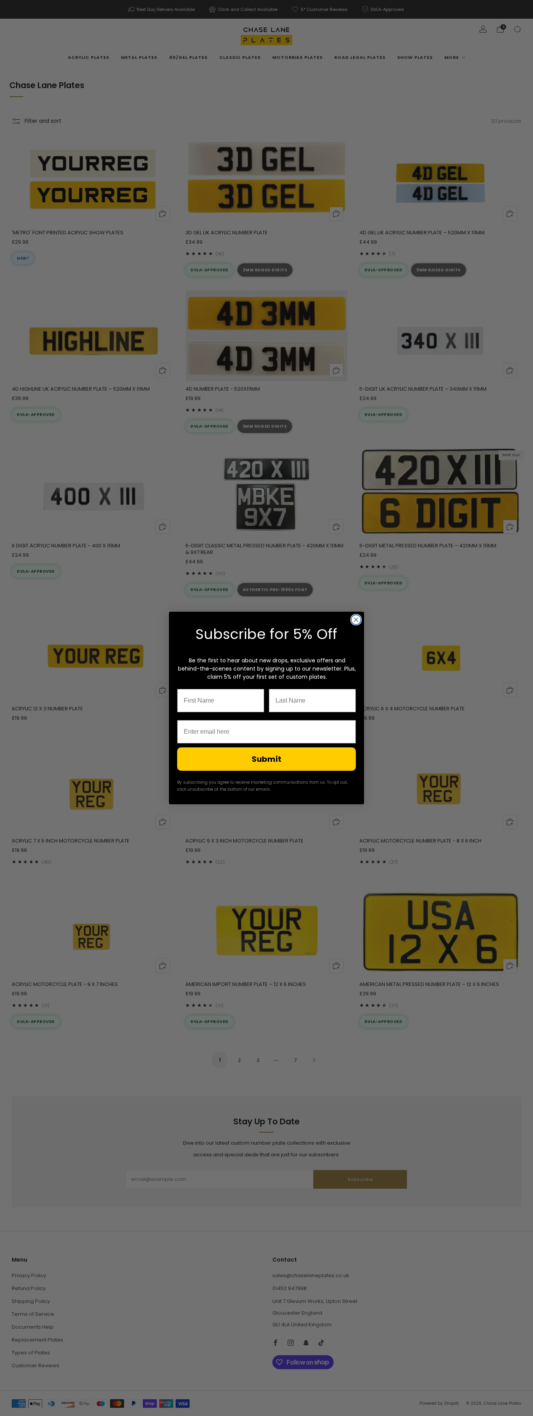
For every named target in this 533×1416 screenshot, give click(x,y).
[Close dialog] (356, 620)
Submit (266, 759)
